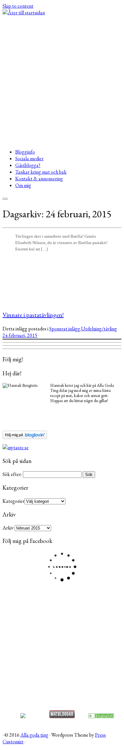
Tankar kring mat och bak (40, 172)
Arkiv (8, 527)
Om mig (23, 185)
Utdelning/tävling (99, 328)
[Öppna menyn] (5, 199)
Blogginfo (25, 151)
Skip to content (18, 6)
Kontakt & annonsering (39, 178)
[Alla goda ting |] (24, 12)
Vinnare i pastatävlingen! (33, 315)
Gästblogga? (27, 165)
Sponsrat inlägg (65, 328)
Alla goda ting (34, 735)
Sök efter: (12, 474)
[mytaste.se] (16, 447)
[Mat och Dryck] (101, 716)
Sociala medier (29, 158)
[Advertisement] (62, 81)
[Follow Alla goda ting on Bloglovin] (25, 437)
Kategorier (13, 501)
